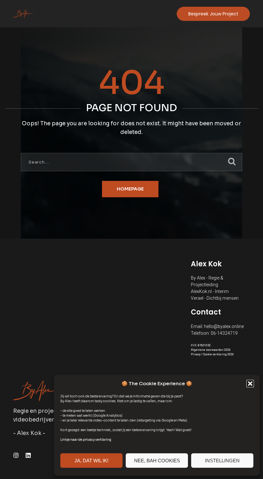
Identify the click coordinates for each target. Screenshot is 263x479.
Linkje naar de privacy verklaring (85, 440)
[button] (250, 383)
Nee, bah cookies (157, 460)
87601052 (204, 345)
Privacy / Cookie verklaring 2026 (212, 354)
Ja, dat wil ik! (91, 460)
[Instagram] (16, 455)
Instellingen (222, 460)
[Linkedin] (28, 455)
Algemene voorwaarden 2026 (211, 349)
